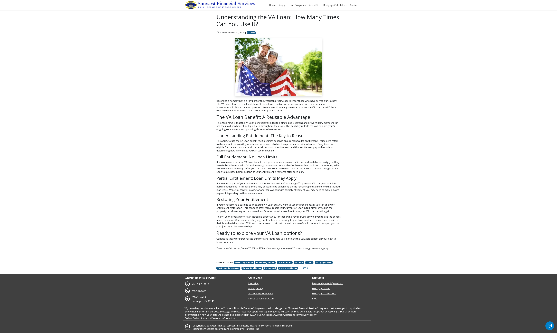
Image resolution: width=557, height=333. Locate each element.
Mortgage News (321, 288)
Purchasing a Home (244, 262)
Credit (309, 262)
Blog (314, 298)
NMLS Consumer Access (261, 298)
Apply (282, 5)
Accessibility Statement (260, 293)
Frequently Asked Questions (327, 283)
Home (272, 5)
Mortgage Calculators (335, 5)
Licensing (253, 283)
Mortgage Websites (204, 328)
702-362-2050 (198, 291)
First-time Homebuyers (228, 268)
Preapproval (270, 268)
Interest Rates (284, 262)
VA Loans (251, 33)
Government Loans (288, 268)
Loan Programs (297, 5)
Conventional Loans (252, 268)
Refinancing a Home (265, 262)
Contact (354, 5)
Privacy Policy (255, 288)
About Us (314, 5)
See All (306, 268)
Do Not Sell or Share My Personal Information (210, 318)
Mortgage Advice (323, 262)
